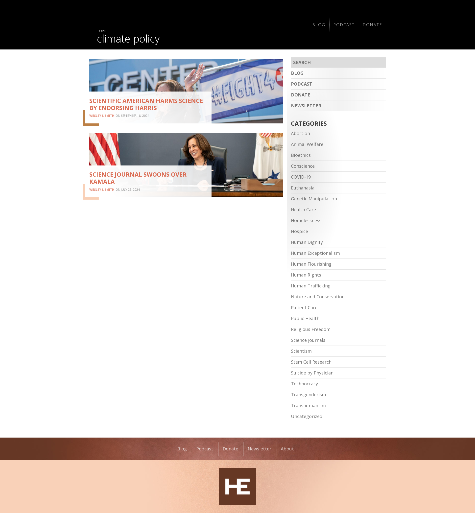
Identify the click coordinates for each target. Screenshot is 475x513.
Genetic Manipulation (314, 199)
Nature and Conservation (318, 297)
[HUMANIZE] (199, 24)
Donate (372, 24)
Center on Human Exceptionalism (237, 486)
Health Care (303, 209)
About (287, 449)
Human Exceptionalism (315, 253)
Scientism (301, 351)
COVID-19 (301, 177)
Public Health (305, 318)
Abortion (300, 133)
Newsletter (306, 106)
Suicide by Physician (312, 373)
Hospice (299, 231)
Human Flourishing (311, 264)
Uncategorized (306, 416)
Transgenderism (308, 394)
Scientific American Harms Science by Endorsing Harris (146, 104)
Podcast (344, 24)
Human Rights (306, 275)
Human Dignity (307, 242)
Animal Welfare (307, 144)
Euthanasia (302, 188)
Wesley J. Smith (101, 116)
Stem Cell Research (311, 362)
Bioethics (301, 155)
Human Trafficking (311, 286)
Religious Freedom (311, 329)
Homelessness (306, 220)
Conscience (303, 166)
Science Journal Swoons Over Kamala (138, 178)
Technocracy (304, 384)
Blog (318, 24)
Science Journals (308, 340)
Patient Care (304, 307)
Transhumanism (308, 405)
